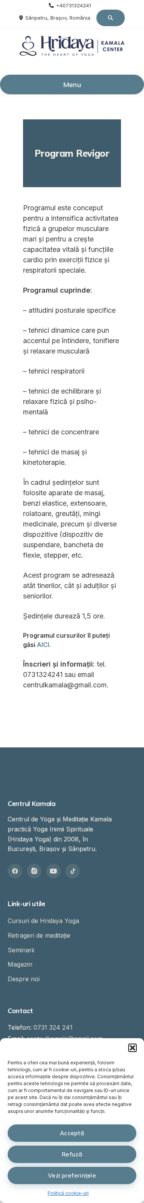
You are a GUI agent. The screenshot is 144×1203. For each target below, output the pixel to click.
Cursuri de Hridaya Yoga (43, 921)
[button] (132, 1048)
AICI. (44, 644)
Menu (72, 84)
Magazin (20, 964)
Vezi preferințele (72, 1175)
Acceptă (72, 1133)
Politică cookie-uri (68, 1193)
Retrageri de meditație (39, 935)
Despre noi (24, 979)
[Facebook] (15, 871)
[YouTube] (53, 871)
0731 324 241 (53, 1027)
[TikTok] (72, 871)
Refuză (72, 1154)
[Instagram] (34, 871)
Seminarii (21, 950)
